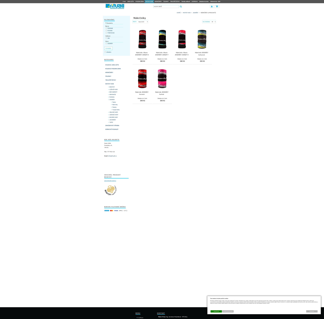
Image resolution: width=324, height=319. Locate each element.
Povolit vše (216, 311)
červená (110, 28)
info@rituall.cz (112, 156)
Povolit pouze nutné (228, 311)
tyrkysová (111, 33)
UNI (108, 38)
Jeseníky (110, 43)
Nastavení (312, 311)
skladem (108, 52)
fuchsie (110, 30)
